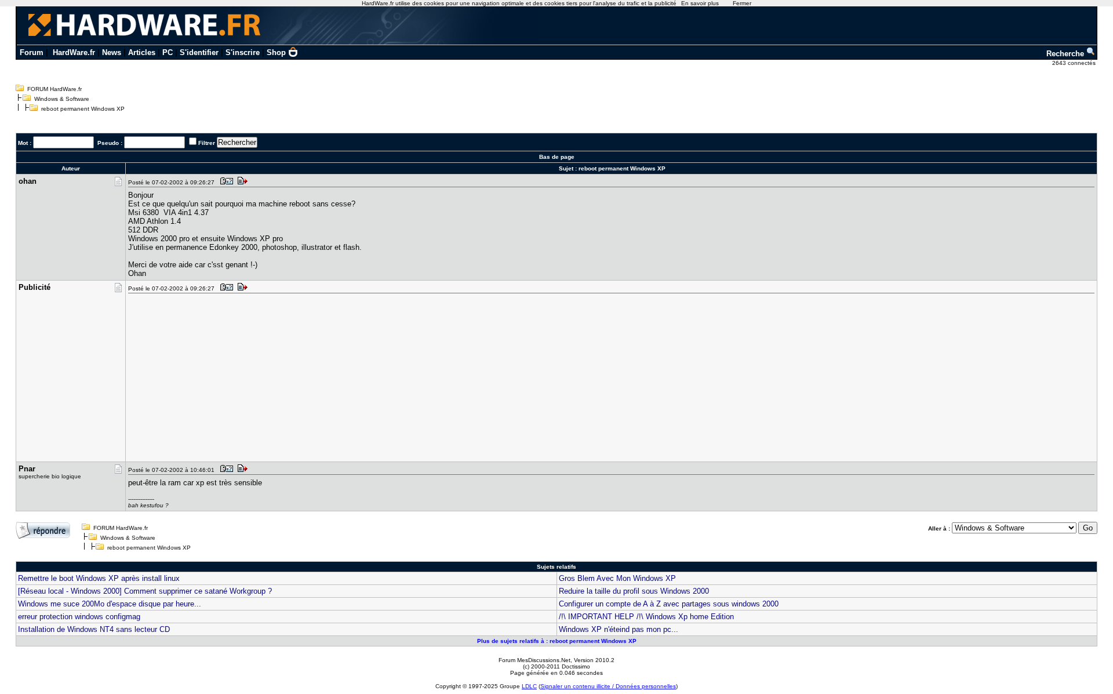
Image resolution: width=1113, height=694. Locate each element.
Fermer (742, 3)
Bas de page (556, 157)
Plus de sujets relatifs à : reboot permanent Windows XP (556, 641)
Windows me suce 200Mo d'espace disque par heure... (109, 603)
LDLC (529, 686)
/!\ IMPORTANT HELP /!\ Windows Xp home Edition (646, 616)
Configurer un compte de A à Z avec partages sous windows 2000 (669, 603)
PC (167, 52)
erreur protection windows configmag (79, 616)
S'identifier (199, 52)
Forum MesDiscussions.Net (534, 660)
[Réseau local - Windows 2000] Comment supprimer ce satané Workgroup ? (145, 591)
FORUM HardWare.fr (54, 89)
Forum (31, 52)
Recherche (1066, 53)
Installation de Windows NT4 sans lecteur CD (94, 629)
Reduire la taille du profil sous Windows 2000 (634, 591)
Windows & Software (61, 99)
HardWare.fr (74, 52)
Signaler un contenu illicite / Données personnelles (608, 686)
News (111, 52)
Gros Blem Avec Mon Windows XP (617, 578)
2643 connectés (1074, 63)
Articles (141, 52)
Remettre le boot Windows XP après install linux (99, 578)
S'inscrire (242, 52)
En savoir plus (700, 3)
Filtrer (206, 143)
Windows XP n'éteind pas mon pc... (618, 629)
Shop (276, 52)
